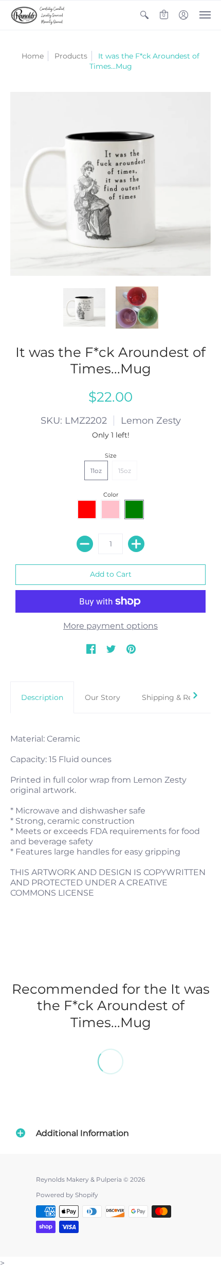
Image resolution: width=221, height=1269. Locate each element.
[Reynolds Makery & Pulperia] (38, 15)
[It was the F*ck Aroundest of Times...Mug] (84, 307)
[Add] (136, 544)
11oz (96, 471)
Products (70, 56)
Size (111, 455)
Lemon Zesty (151, 420)
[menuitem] (144, 15)
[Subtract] (85, 544)
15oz (124, 471)
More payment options (110, 626)
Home (33, 56)
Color (110, 494)
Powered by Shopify (67, 1195)
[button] (144, 15)
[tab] (42, 697)
